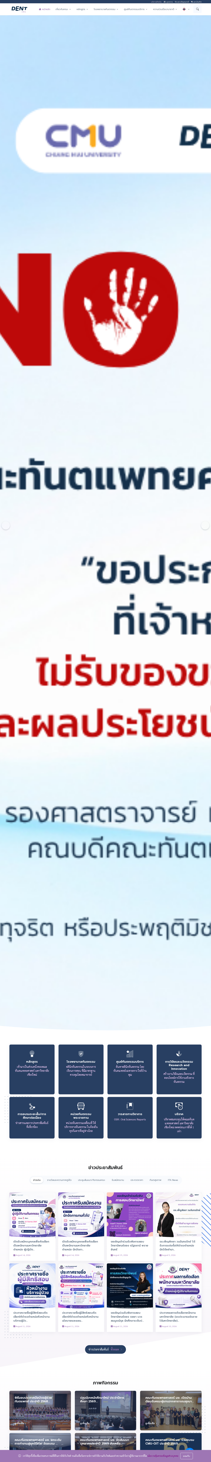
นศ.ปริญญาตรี (183, 1)
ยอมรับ (186, 1455)
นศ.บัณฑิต (197, 1)
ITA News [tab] (173, 1180)
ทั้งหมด (115, 1349)
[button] (63, 9)
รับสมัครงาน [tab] (118, 1180)
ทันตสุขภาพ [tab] (155, 1180)
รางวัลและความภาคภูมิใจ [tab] (59, 1180)
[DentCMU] (19, 9)
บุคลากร (169, 1)
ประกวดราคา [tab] (137, 1180)
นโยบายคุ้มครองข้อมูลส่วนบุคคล (162, 1455)
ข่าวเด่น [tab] (37, 1180)
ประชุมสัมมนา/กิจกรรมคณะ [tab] (91, 1180)
